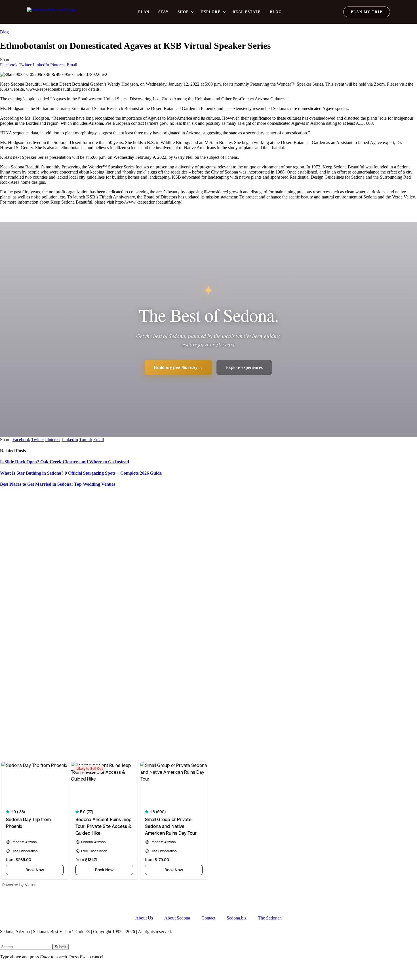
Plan (143, 12)
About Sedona (177, 918)
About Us (144, 918)
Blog (276, 12)
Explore (210, 12)
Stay (163, 12)
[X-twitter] (22, 903)
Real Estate (247, 12)
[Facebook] (7, 903)
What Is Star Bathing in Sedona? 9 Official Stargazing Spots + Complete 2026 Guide (81, 473)
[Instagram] (53, 903)
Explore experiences (244, 367)
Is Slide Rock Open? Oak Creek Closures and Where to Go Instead (64, 461)
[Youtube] (38, 903)
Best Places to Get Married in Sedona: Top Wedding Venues (57, 484)
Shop (183, 12)
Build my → (178, 367)
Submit (60, 947)
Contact (208, 918)
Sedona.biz (237, 918)
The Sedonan (270, 918)
